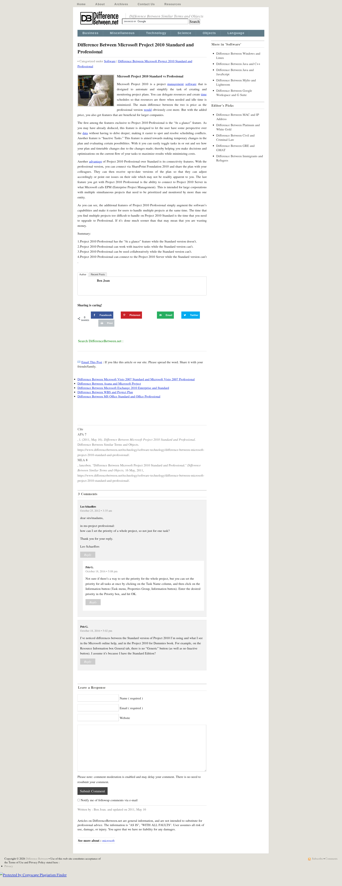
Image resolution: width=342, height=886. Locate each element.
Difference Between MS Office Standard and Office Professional (118, 396)
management (175, 84)
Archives (121, 4)
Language (235, 33)
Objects (209, 33)
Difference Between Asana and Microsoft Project (109, 383)
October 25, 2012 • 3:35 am (96, 511)
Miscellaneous (122, 33)
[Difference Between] (99, 24)
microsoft (108, 840)
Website (125, 718)
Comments (331, 858)
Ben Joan (103, 280)
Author (82, 274)
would (148, 109)
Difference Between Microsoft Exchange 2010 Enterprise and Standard (123, 388)
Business (90, 33)
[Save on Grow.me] (153, 315)
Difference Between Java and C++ (238, 64)
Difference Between (37, 858)
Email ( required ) (131, 708)
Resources (172, 4)
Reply (87, 555)
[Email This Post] (78, 362)
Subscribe (317, 858)
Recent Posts (98, 274)
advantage (95, 161)
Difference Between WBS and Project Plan (105, 392)
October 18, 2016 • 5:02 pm (96, 631)
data (85, 133)
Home (81, 4)
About (100, 4)
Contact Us (146, 4)
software (190, 84)
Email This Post (91, 362)
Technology (156, 33)
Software (110, 61)
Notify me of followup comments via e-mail (109, 800)
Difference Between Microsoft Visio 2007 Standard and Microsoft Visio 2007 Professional (136, 379)
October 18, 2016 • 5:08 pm (102, 571)
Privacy (8, 866)
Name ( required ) (131, 698)
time (204, 94)
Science (184, 33)
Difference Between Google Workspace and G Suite (234, 92)
